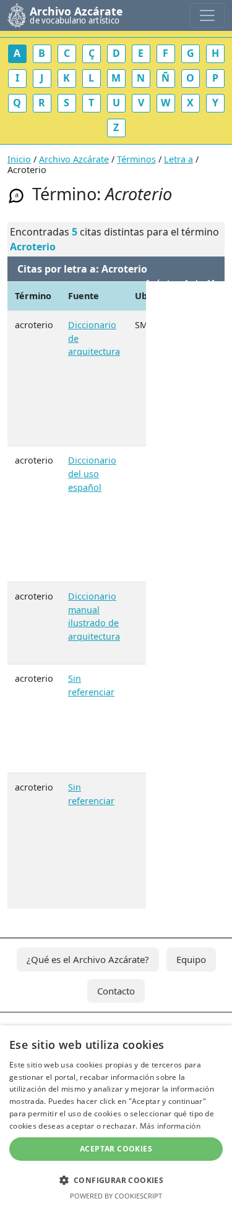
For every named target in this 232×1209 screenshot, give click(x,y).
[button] (116, 1180)
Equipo (191, 959)
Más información (170, 1126)
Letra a (178, 159)
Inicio (19, 159)
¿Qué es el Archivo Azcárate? (88, 959)
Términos (136, 159)
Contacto (116, 991)
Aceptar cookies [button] (116, 1148)
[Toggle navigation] (207, 15)
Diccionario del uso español (92, 473)
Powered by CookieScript (116, 1195)
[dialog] (116, 1117)
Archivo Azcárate (74, 159)
